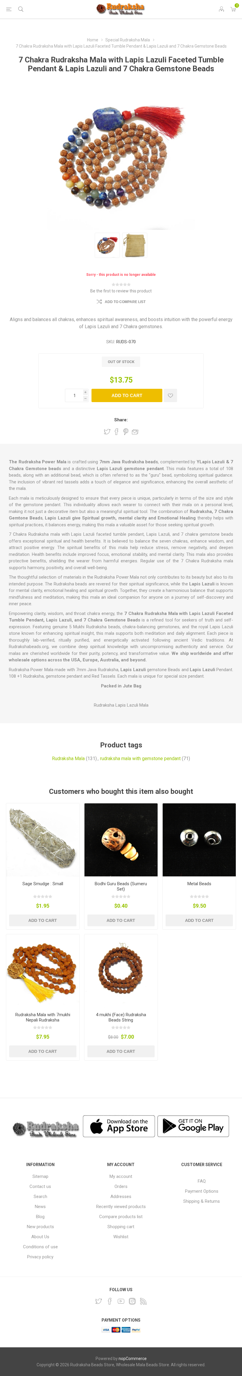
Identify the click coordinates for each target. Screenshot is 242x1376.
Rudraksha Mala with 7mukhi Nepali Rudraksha (42, 1017)
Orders (121, 1186)
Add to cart (127, 395)
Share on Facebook (116, 431)
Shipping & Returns (201, 1201)
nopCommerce (133, 1358)
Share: (121, 419)
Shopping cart (120, 1226)
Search (40, 1196)
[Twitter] (98, 1301)
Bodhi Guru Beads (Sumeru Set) (121, 886)
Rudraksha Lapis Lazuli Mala (121, 705)
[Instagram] (132, 1301)
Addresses (120, 1196)
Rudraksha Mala (68, 758)
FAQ (202, 1181)
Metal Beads (199, 883)
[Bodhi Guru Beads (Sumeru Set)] (121, 840)
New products (40, 1226)
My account (120, 1176)
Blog (40, 1216)
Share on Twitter (107, 431)
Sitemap (40, 1176)
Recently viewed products (121, 1206)
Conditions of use (40, 1246)
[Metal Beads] (199, 840)
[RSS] (143, 1301)
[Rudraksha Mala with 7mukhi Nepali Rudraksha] (42, 971)
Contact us (40, 1186)
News (40, 1206)
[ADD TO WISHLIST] (170, 395)
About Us (40, 1236)
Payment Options (201, 1191)
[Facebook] (110, 1301)
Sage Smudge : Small (42, 883)
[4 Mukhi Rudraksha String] (121, 971)
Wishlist (120, 1236)
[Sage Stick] (42, 840)
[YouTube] (121, 1301)
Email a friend (135, 431)
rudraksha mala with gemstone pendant (140, 758)
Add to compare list (125, 302)
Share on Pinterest (126, 431)
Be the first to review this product (121, 291)
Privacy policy (40, 1257)
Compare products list (121, 1216)
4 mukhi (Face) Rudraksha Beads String (121, 1017)
